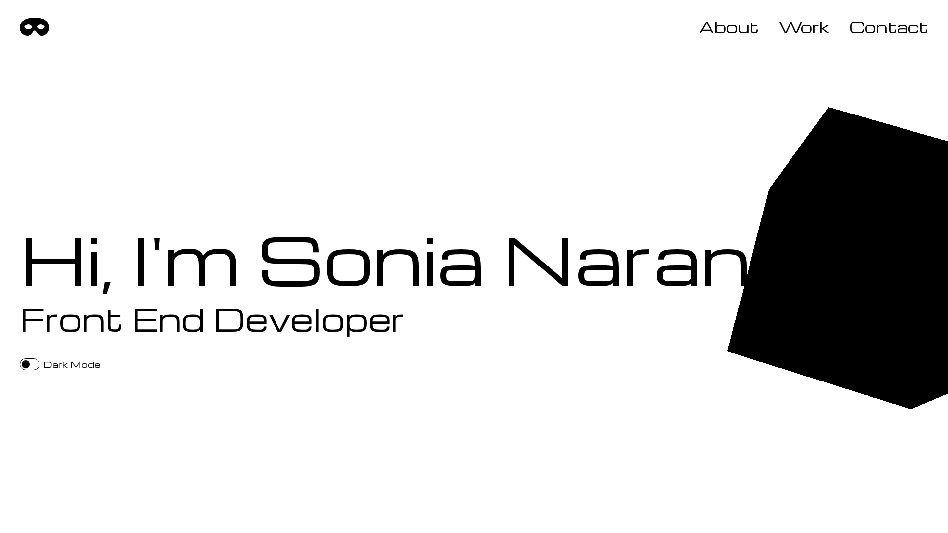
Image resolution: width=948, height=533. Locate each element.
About (729, 27)
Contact (888, 27)
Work (804, 27)
